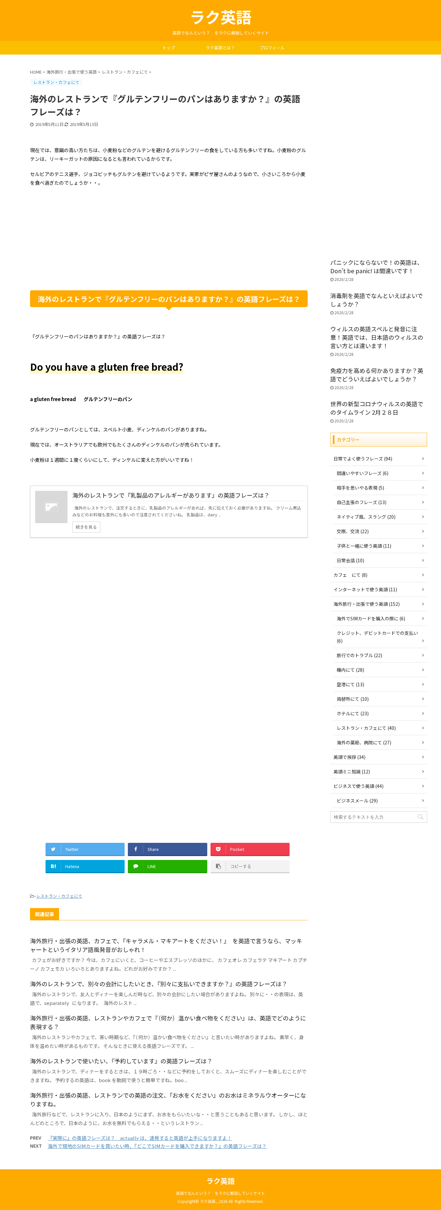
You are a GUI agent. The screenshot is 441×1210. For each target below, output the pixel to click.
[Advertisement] (169, 238)
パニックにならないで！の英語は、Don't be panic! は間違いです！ (376, 266)
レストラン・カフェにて (59, 896)
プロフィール (272, 48)
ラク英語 (220, 16)
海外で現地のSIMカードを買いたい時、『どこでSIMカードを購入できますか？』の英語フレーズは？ (157, 1146)
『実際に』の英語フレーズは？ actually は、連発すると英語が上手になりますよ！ (140, 1137)
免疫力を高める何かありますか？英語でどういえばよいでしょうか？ (376, 374)
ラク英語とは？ (220, 48)
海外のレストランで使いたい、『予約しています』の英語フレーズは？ (121, 1061)
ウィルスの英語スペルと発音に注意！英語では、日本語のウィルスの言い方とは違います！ (376, 337)
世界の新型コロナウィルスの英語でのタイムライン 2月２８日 (376, 407)
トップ (168, 48)
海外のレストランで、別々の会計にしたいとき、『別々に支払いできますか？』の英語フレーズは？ (158, 983)
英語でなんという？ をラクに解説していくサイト (220, 1193)
